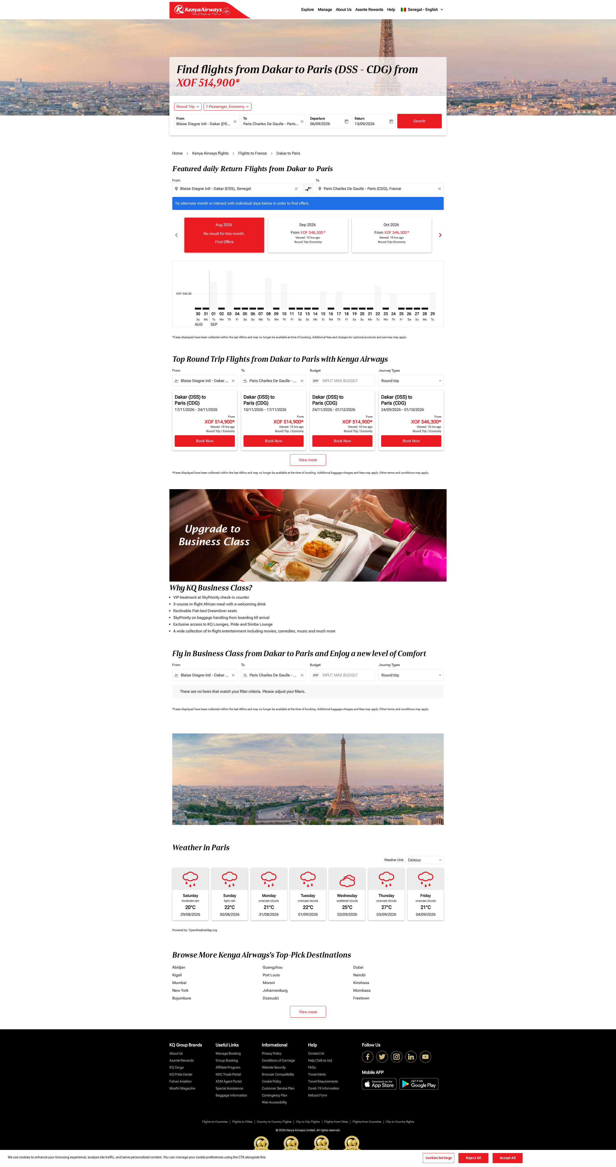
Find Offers (224, 242)
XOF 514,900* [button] (208, 83)
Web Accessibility (274, 1102)
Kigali (177, 975)
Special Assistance (229, 1088)
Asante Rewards (369, 9)
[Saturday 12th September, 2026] (299, 309)
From (180, 118)
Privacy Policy (271, 1053)
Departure (317, 118)
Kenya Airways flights (210, 153)
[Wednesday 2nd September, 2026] (221, 309)
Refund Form (317, 1095)
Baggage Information (231, 1095)
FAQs (312, 1067)
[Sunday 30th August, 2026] (198, 309)
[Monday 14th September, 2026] (315, 309)
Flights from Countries (367, 1121)
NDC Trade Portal (228, 1074)
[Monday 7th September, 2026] (260, 309)
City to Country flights (400, 1121)
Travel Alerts (317, 1074)
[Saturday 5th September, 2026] (245, 309)
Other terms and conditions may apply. (404, 472)
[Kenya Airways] (367, 1057)
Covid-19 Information (323, 1088)
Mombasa (362, 990)
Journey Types (389, 370)
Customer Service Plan (278, 1088)
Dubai (358, 967)
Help (391, 9)
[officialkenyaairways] (396, 1057)
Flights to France (252, 153)
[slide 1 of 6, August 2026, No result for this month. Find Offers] (224, 235)
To (245, 118)
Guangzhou (272, 967)
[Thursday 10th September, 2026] (284, 296)
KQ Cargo (176, 1067)
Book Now (204, 441)
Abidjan (178, 967)
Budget (315, 370)
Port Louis (271, 975)
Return (360, 118)
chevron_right (440, 235)
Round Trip (185, 106)
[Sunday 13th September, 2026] (307, 309)
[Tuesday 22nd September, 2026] (378, 298)
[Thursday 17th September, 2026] (339, 301)
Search (419, 121)
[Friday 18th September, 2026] (346, 309)
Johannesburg (275, 990)
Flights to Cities (242, 1121)
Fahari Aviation (180, 1081)
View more (308, 1012)
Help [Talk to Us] (320, 1060)
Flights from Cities (336, 1121)
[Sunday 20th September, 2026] (362, 309)
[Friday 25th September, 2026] (401, 309)
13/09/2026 (364, 124)
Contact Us (316, 1053)
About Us (344, 9)
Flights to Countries (215, 1121)
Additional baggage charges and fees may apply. (348, 472)
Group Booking (227, 1060)
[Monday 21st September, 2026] (370, 309)
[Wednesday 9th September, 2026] (276, 309)
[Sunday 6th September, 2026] (253, 309)
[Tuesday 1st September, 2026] (214, 296)
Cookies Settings (438, 1158)
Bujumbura (181, 998)
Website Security (274, 1067)
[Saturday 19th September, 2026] (354, 309)
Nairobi (359, 975)
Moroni (269, 982)
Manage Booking (228, 1053)
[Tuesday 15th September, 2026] (323, 301)
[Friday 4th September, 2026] (237, 309)
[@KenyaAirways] (382, 1057)
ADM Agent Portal (229, 1081)
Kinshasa (361, 982)
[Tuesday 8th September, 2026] (268, 294)
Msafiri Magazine (182, 1088)
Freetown (361, 998)
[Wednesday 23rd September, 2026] (386, 309)
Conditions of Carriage (278, 1060)
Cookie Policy (271, 1081)
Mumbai (179, 982)
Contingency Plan (274, 1095)
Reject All (473, 1158)
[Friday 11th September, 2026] (292, 309)
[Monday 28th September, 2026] (425, 309)
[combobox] (204, 124)
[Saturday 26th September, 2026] (409, 309)
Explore (307, 9)
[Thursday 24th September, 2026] (393, 302)
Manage (325, 9)
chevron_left (176, 235)
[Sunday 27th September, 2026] (417, 309)
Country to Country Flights (274, 1121)
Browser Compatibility (278, 1074)
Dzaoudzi (271, 998)
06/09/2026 (320, 124)
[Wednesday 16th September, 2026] (331, 309)
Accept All (508, 1158)
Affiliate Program (228, 1067)
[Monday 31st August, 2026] (206, 309)
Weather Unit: (394, 860)
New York (180, 990)
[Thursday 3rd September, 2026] (229, 290)
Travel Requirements (323, 1081)
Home (177, 153)
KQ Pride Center (180, 1074)
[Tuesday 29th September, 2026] (433, 301)
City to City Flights (308, 1121)
